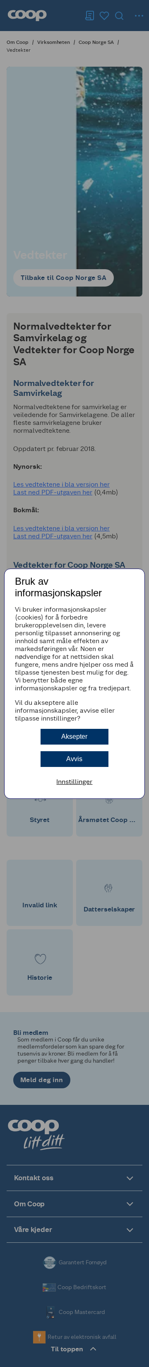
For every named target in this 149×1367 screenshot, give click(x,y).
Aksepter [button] (74, 736)
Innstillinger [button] (74, 782)
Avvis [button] (74, 758)
